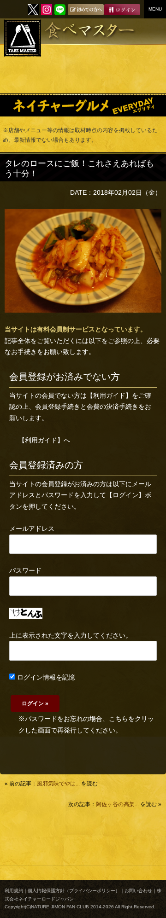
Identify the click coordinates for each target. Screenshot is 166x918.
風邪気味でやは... (58, 783)
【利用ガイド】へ (44, 440)
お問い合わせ (138, 890)
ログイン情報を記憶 (45, 677)
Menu (155, 9)
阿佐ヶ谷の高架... (117, 804)
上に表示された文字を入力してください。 (70, 635)
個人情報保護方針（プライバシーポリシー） (74, 890)
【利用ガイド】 (109, 395)
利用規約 (14, 890)
